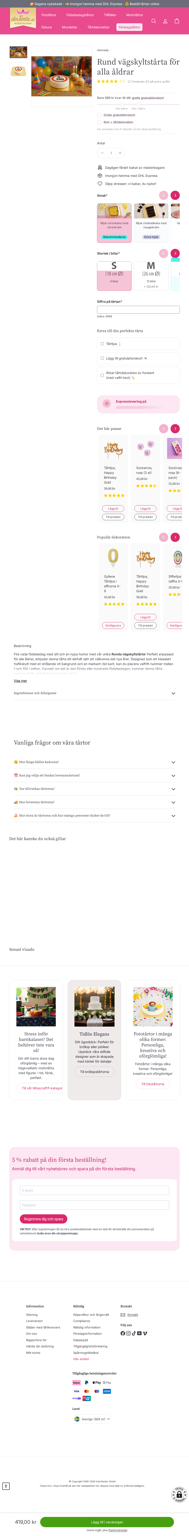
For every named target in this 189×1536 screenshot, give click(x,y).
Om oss (31, 1333)
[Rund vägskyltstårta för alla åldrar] (21, 885)
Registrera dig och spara (43, 1219)
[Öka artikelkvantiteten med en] (120, 153)
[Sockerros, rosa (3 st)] (145, 465)
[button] (179, 1495)
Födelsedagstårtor (80, 15)
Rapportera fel (36, 1340)
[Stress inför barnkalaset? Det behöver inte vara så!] (36, 1006)
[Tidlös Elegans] (94, 1007)
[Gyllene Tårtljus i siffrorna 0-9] (113, 578)
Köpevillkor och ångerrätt (91, 1314)
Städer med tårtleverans (43, 1327)
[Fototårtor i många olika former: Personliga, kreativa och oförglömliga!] (153, 1006)
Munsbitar (69, 27)
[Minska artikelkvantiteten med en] (102, 153)
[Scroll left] (163, 428)
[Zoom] (61, 76)
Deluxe (46, 27)
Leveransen (34, 1321)
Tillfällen (110, 15)
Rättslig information (86, 1327)
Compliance (81, 1321)
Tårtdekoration (98, 27)
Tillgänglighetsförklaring (90, 1346)
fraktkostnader (118, 1530)
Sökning (32, 1314)
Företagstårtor (129, 27)
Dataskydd (80, 1340)
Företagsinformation (87, 1333)
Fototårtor (48, 15)
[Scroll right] (175, 428)
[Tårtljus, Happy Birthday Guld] (113, 470)
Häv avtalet (81, 1359)
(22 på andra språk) (157, 81)
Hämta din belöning (40, 1346)
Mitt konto (33, 1353)
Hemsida (103, 50)
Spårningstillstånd (85, 1353)
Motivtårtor (134, 15)
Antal (101, 143)
